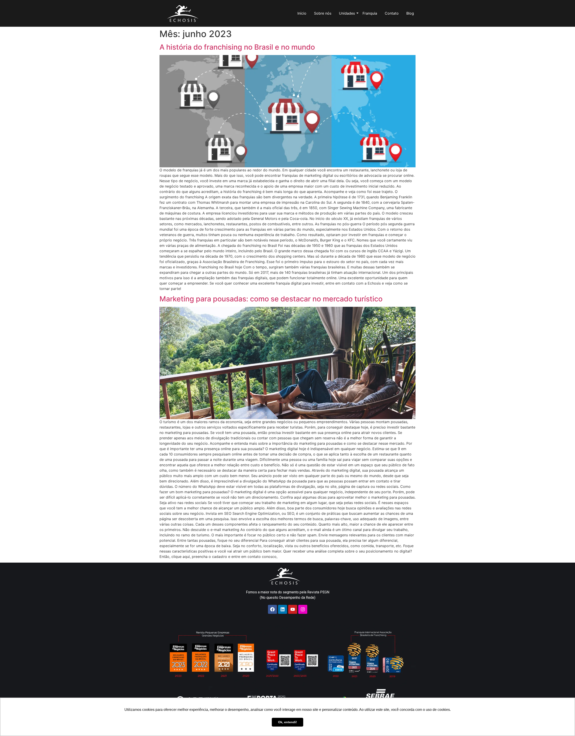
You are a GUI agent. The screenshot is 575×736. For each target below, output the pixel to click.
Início (301, 13)
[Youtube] (292, 609)
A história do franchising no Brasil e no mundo (237, 47)
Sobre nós (322, 13)
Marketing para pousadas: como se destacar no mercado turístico (271, 298)
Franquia (370, 13)
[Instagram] (302, 609)
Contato (392, 13)
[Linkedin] (282, 609)
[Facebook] (272, 609)
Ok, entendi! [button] (287, 722)
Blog (410, 13)
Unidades (347, 13)
